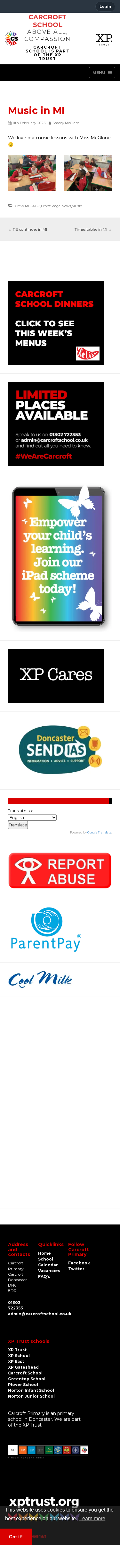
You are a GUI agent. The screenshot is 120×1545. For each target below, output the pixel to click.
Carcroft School (47, 21)
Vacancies (49, 1270)
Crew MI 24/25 (27, 206)
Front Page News (56, 206)
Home (44, 1253)
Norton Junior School (31, 1396)
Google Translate (99, 832)
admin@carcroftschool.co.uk (39, 1313)
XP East (16, 1361)
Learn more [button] (92, 1518)
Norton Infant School (31, 1390)
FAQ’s (44, 1276)
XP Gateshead (23, 1367)
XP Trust (17, 1349)
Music (77, 206)
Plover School (23, 1384)
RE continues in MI (27, 229)
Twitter (76, 1268)
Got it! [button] (16, 1536)
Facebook (79, 1263)
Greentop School (26, 1378)
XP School (19, 1355)
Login (105, 6)
